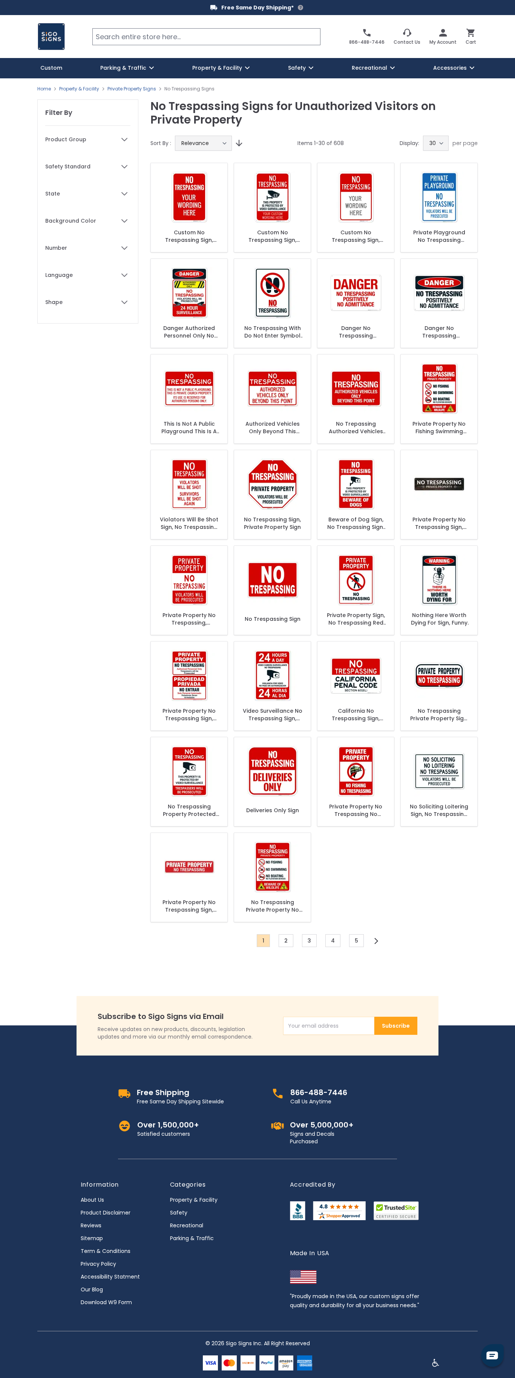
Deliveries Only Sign (272, 810)
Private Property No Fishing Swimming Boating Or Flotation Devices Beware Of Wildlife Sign (439, 427)
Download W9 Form (106, 1302)
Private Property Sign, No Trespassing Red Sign (356, 618)
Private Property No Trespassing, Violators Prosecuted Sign (189, 618)
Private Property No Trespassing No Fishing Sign (355, 810)
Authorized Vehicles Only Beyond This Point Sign (272, 427)
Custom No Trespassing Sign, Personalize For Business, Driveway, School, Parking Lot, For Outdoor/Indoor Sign (189, 236)
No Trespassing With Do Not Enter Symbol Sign (272, 331)
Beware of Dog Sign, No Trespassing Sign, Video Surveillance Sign (355, 523)
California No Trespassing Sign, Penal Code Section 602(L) (356, 714)
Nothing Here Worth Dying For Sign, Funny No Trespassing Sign (439, 618)
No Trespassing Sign (272, 619)
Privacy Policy (98, 1264)
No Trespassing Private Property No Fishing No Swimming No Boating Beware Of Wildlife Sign (272, 906)
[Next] (376, 941)
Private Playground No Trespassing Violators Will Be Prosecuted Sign (439, 236)
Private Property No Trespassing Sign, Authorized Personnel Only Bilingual (189, 714)
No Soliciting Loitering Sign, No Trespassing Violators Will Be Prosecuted (439, 810)
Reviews (91, 1225)
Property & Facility (79, 89)
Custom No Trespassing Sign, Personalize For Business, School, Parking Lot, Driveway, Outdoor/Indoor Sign (272, 236)
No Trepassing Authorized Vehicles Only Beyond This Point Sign (356, 427)
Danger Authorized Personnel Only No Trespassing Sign (189, 331)
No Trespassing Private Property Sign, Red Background (439, 714)
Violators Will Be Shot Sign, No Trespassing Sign (189, 523)
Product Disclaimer (105, 1212)
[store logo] (51, 36)
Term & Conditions (105, 1251)
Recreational (186, 1225)
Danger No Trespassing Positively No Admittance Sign (439, 331)
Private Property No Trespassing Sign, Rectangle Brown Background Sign (439, 523)
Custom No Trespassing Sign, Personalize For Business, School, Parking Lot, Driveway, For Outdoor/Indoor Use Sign (355, 236)
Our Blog (92, 1289)
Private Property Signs (131, 89)
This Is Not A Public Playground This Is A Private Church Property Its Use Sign (189, 427)
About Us (92, 1200)
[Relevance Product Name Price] (203, 143)
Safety (178, 1212)
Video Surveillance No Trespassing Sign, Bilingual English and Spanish (272, 714)
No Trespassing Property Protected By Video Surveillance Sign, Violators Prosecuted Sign (189, 810)
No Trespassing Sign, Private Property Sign (272, 523)
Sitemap (92, 1238)
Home (44, 89)
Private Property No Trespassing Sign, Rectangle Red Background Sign (189, 906)
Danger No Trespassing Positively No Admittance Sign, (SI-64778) (356, 331)
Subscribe (396, 1026)
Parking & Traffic (192, 1238)
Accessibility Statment (110, 1276)
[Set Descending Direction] (238, 143)
